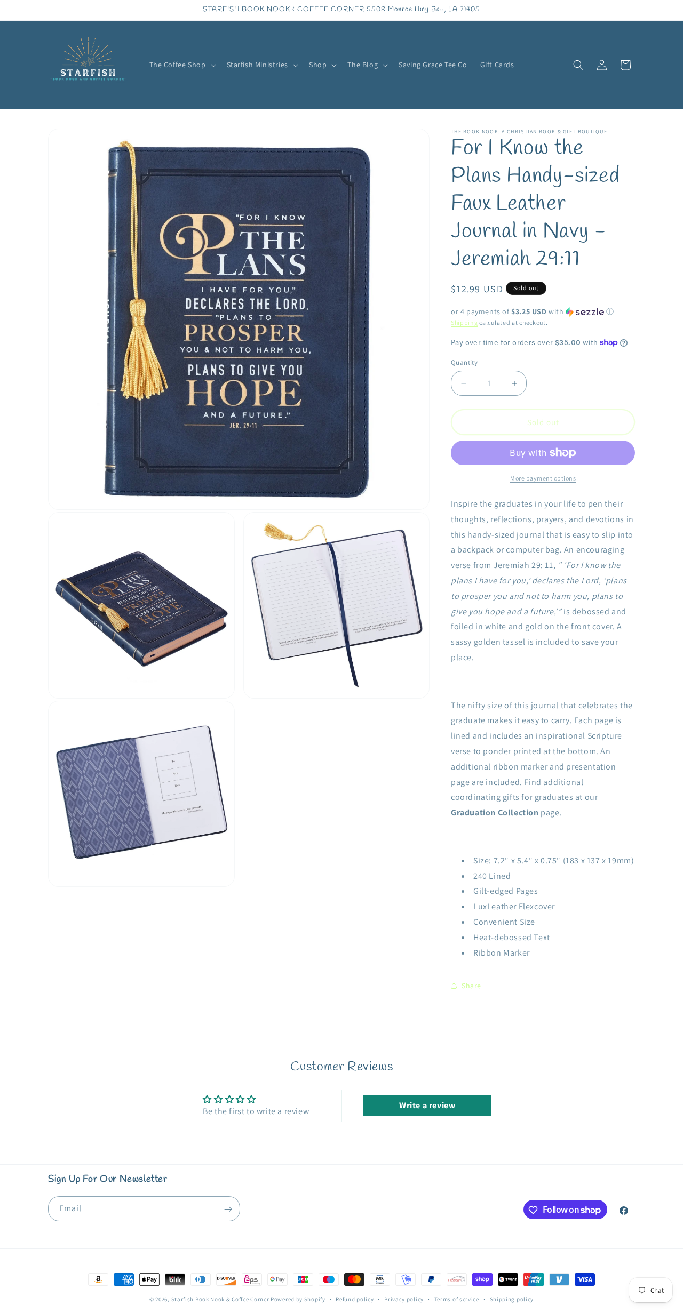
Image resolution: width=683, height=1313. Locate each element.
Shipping (464, 322)
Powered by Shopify (298, 1299)
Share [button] (471, 985)
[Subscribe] (228, 1209)
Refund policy (355, 1298)
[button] (181, 64)
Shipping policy (512, 1298)
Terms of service (456, 1298)
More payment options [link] (543, 478)
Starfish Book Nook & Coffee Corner (220, 1299)
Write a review (427, 1105)
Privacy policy (404, 1298)
